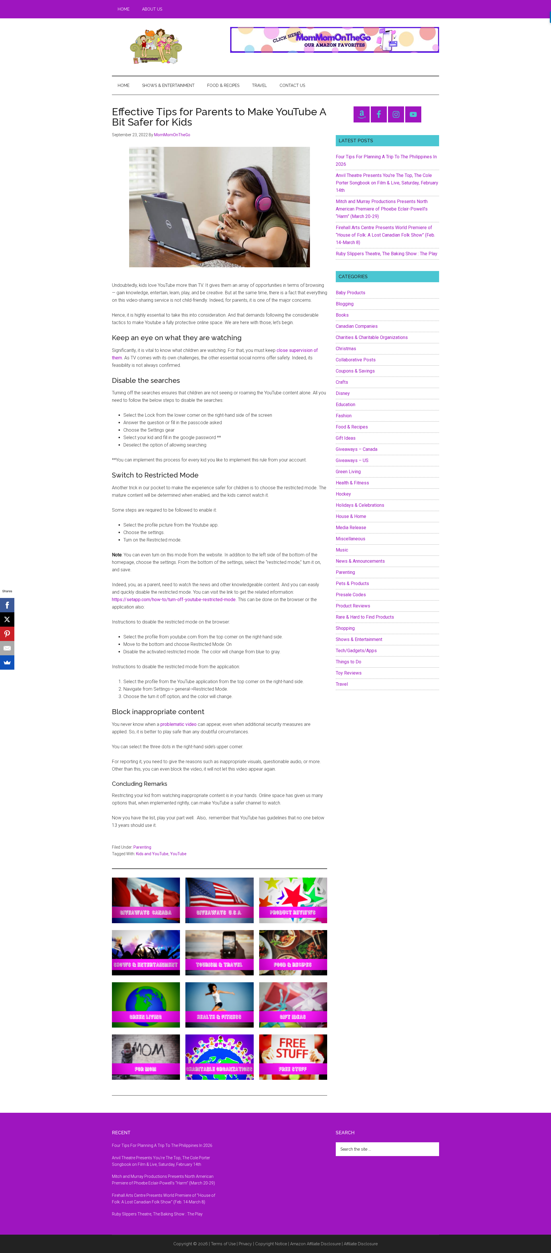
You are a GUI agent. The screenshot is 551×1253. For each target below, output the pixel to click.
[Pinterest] (7, 634)
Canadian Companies (357, 326)
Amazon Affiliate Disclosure (315, 1244)
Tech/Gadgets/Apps (356, 650)
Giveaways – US (352, 460)
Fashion (344, 415)
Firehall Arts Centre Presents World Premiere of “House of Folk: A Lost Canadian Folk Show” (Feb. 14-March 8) (385, 235)
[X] (7, 619)
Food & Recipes (352, 427)
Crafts (342, 382)
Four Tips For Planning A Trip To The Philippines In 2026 (162, 1145)
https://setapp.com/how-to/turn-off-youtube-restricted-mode (174, 599)
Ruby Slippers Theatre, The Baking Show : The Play (386, 253)
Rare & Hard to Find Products (365, 617)
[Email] (7, 648)
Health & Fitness (352, 483)
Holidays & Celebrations (360, 505)
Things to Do (348, 662)
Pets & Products (352, 583)
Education (345, 404)
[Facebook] (7, 605)
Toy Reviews (349, 673)
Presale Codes (351, 594)
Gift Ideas (346, 438)
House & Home (351, 516)
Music (342, 550)
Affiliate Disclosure (361, 1244)
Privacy (245, 1244)
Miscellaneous (350, 538)
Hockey (343, 494)
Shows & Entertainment (359, 639)
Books (342, 315)
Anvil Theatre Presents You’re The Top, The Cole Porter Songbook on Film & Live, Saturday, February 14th (387, 183)
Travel (342, 684)
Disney (343, 393)
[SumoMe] (7, 662)
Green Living (348, 471)
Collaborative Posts (356, 360)
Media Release (351, 527)
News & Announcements (360, 561)
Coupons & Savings (355, 371)
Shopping (345, 628)
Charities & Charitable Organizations (372, 337)
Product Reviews (353, 606)
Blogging (345, 304)
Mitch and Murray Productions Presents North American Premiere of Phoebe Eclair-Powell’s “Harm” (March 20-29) (382, 209)
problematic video (178, 724)
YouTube (178, 853)
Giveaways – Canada (356, 449)
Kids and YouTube (152, 853)
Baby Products (350, 292)
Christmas (346, 348)
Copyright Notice (271, 1244)
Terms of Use (223, 1244)
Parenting (142, 847)
